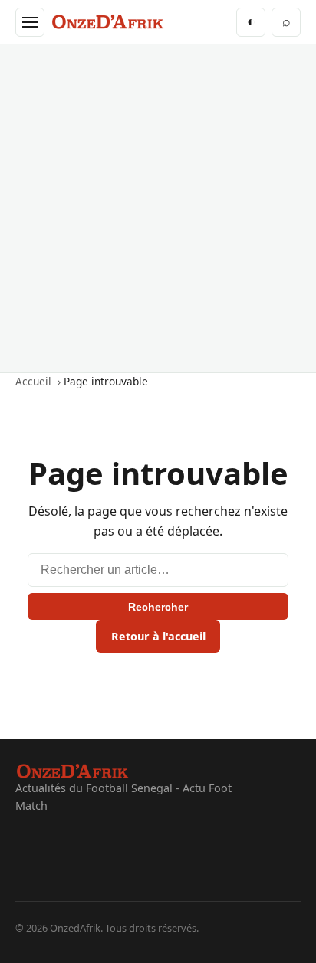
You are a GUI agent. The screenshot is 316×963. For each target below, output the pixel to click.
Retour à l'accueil (158, 636)
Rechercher (158, 607)
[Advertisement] (158, 208)
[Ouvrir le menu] (29, 22)
